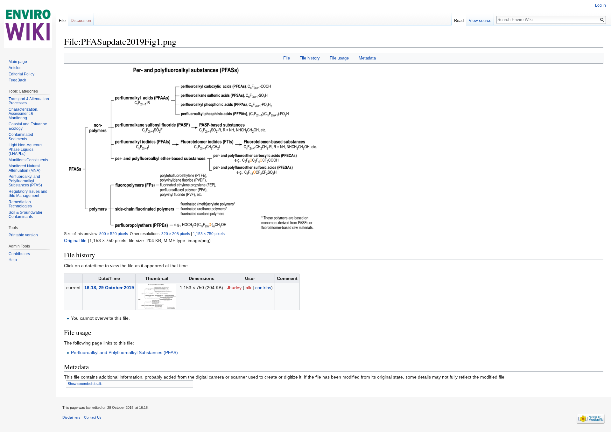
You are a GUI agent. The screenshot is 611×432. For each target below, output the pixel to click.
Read (459, 20)
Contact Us (93, 417)
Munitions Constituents (28, 160)
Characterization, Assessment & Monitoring (23, 113)
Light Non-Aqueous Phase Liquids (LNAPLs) (25, 149)
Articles (15, 68)
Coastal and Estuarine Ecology (28, 126)
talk (247, 287)
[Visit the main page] (28, 25)
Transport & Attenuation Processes (29, 101)
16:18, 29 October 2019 (109, 287)
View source (480, 20)
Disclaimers (71, 417)
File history (309, 58)
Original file (75, 240)
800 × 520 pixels (113, 234)
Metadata (367, 58)
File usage (339, 58)
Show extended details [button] (85, 384)
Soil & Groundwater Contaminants (25, 214)
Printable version (23, 235)
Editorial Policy (21, 74)
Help (13, 260)
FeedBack (17, 80)
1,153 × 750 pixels (209, 234)
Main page (18, 61)
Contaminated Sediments (21, 136)
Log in (600, 5)
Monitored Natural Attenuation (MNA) (24, 168)
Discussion (81, 20)
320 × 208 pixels (175, 234)
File (286, 58)
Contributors (19, 254)
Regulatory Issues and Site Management (28, 193)
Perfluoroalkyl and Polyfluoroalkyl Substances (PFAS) (124, 352)
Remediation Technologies (20, 204)
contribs (263, 287)
